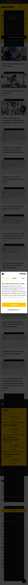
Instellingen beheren (13, 309)
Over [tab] (23, 278)
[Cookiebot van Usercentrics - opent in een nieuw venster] (19, 274)
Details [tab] (14, 278)
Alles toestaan (14, 304)
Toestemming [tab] (5, 278)
